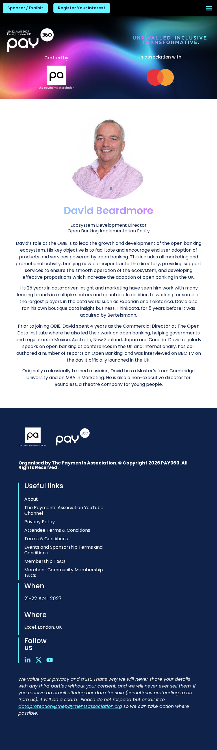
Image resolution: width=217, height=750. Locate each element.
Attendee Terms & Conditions (57, 530)
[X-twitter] (38, 660)
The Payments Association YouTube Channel (63, 510)
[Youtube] (49, 660)
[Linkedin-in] (27, 660)
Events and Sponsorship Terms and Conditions (63, 550)
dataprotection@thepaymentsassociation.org (70, 706)
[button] (209, 8)
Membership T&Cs (45, 561)
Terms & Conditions (46, 538)
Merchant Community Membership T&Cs (63, 573)
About (31, 499)
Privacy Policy (39, 521)
